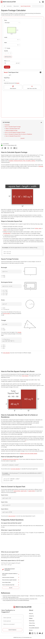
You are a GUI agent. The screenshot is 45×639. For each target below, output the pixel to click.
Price (7, 60)
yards (40, 228)
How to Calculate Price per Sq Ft (13, 136)
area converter (11, 516)
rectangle (41, 166)
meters (5, 230)
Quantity (6, 50)
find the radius (6, 313)
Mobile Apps (31, 620)
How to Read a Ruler (6, 582)
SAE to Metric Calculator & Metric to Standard (9, 574)
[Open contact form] (40, 72)
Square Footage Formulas (11, 130)
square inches (17, 490)
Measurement (16, 6)
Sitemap (30, 630)
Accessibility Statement (34, 627)
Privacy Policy (32, 625)
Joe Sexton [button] (6, 143)
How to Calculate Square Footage (13, 126)
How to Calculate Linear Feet (8, 584)
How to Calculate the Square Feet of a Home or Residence (18, 134)
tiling (24, 160)
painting (33, 160)
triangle (19, 332)
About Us (31, 613)
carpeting (11, 160)
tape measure (25, 375)
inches (36, 228)
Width (5, 42)
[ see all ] (22, 138)
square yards (24, 490)
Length (5, 37)
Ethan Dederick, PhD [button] (12, 145)
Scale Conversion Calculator (8, 577)
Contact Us (31, 615)
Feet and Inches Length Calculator (9, 579)
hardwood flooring (18, 160)
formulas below (6, 233)
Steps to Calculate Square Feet (12, 128)
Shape (5, 20)
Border (8, 48)
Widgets (31, 618)
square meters (31, 490)
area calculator (6, 352)
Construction (9, 6)
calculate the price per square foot (11, 459)
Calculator (7, 124)
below (18, 83)
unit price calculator (15, 468)
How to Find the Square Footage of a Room (15, 132)
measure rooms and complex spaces (28, 453)
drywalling (28, 160)
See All (10, 587)
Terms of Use (32, 623)
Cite (16, 148)
